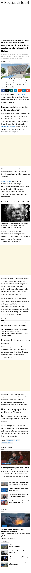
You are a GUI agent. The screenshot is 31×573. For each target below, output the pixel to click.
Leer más (6, 479)
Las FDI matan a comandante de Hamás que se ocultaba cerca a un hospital (19, 483)
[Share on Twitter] (7, 90)
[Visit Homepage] (16, 2)
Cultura (9, 40)
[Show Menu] (2, 2)
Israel (17, 440)
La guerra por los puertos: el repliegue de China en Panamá (19, 563)
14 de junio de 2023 (6, 61)
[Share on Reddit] (20, 90)
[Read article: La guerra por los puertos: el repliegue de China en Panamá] (4, 564)
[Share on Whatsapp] (11, 90)
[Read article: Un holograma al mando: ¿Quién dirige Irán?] (4, 558)
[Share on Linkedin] (24, 90)
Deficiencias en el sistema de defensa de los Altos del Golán (19, 545)
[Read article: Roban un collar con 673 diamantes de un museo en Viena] (4, 490)
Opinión (4, 525)
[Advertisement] (15, 21)
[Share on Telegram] (15, 90)
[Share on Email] (28, 90)
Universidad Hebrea (8, 126)
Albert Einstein (6, 181)
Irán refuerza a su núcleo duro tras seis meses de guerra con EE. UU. (19, 501)
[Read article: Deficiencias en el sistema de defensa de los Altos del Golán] (4, 546)
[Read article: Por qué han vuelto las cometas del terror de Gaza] (4, 552)
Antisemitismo (6, 463)
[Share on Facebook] (3, 90)
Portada (3, 40)
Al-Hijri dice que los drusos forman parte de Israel (15, 323)
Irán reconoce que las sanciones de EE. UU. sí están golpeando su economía (19, 495)
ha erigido (21, 94)
